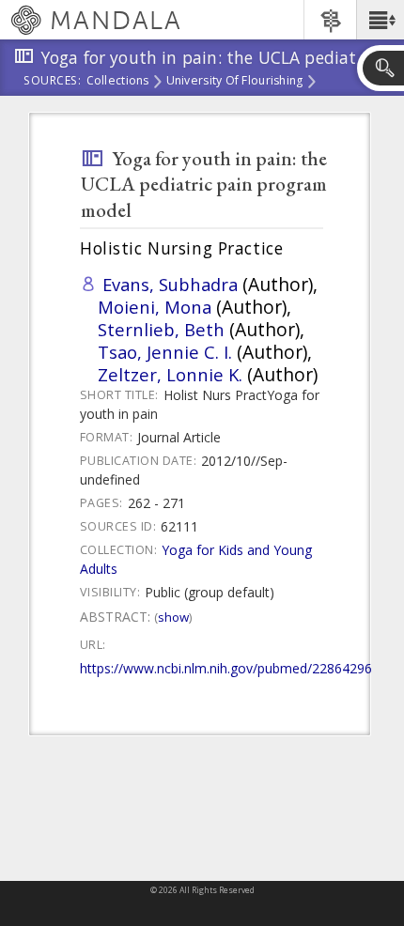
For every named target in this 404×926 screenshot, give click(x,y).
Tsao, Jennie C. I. (165, 351)
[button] (380, 19)
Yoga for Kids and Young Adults (196, 559)
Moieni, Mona (154, 306)
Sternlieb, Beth (161, 329)
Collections (117, 81)
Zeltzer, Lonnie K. (170, 374)
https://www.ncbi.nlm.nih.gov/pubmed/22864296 (226, 668)
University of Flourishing (234, 81)
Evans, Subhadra (170, 284)
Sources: (52, 81)
